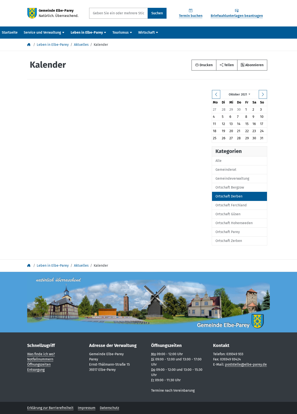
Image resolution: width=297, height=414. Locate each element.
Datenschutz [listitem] (109, 408)
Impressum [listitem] (86, 408)
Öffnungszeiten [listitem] (39, 364)
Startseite (10, 32)
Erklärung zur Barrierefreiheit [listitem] (50, 408)
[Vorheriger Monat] (216, 94)
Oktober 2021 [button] (238, 94)
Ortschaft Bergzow (229, 187)
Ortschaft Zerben (228, 241)
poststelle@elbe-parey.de (246, 364)
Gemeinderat (225, 170)
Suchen (157, 13)
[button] (226, 65)
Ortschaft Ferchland (231, 205)
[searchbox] (118, 13)
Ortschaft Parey (227, 232)
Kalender (101, 45)
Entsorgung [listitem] (36, 370)
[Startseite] (29, 45)
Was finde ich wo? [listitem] (41, 354)
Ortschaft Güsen (227, 214)
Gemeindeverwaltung (232, 178)
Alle (218, 161)
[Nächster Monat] (263, 94)
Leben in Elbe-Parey (53, 45)
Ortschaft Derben (228, 196)
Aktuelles (81, 45)
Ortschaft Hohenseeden (234, 223)
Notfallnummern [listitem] (40, 359)
